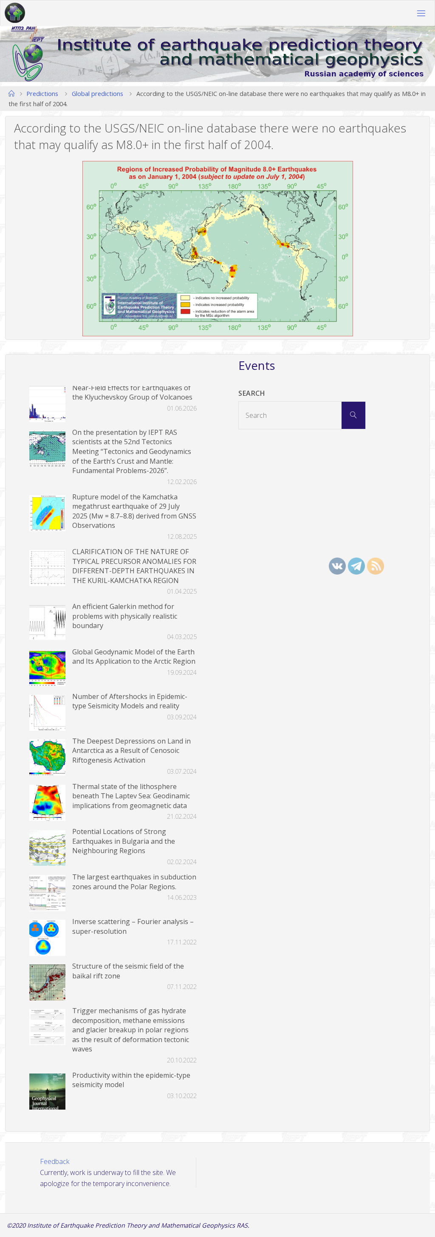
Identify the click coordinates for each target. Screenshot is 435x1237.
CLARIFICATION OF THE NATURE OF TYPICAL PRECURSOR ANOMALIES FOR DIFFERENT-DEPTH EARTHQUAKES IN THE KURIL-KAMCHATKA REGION (134, 566)
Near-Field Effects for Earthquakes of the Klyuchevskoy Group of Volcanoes (132, 392)
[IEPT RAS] (15, 13)
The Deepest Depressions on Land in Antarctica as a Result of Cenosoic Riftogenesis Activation (131, 750)
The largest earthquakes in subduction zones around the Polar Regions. (134, 881)
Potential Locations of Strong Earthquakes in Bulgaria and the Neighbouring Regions (123, 841)
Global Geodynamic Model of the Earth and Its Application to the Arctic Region (133, 656)
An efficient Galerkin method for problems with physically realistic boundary (124, 616)
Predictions (42, 93)
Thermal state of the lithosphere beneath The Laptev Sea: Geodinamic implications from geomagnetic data (131, 796)
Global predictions (97, 93)
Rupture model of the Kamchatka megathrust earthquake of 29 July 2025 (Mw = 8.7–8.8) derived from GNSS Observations (134, 511)
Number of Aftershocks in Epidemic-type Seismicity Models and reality (129, 701)
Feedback (55, 1161)
